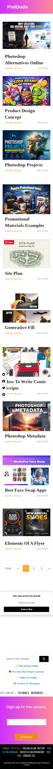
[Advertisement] (26, 635)
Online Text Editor (28, 677)
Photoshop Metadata (25, 436)
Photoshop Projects (24, 164)
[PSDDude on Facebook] (26, 584)
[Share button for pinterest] (4, 395)
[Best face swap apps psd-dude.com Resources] (26, 470)
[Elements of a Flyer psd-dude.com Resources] (26, 523)
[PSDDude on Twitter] (15, 584)
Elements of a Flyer (25, 543)
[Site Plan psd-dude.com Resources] (26, 253)
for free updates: (27, 707)
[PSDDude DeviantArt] (38, 584)
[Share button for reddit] (4, 375)
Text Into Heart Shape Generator (28, 671)
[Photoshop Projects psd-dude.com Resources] (26, 145)
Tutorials (23, 693)
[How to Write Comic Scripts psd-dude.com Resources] (26, 362)
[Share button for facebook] (4, 381)
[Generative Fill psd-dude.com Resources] (26, 308)
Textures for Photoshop (28, 683)
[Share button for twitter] (4, 388)
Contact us (29, 755)
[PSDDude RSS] (3, 584)
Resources (37, 693)
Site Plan (13, 273)
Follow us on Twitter (34, 748)
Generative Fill (20, 327)
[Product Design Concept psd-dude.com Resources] (26, 91)
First (8, 568)
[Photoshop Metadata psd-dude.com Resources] (26, 416)
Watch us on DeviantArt (32, 752)
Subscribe (26, 609)
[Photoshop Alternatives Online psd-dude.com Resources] (26, 36)
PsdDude (17, 7)
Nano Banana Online (28, 666)
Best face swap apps (25, 490)
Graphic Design (13, 68)
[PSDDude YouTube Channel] (49, 584)
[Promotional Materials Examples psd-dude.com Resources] (26, 199)
